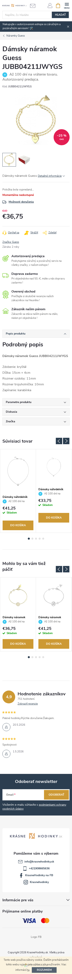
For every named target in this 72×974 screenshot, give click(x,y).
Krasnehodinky (39, 882)
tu (28, 970)
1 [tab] (29, 539)
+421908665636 (39, 868)
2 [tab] (32, 539)
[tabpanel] (18, 491)
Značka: (10, 242)
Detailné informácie (50, 176)
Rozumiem (44, 970)
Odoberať (56, 795)
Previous (59, 441)
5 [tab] (43, 539)
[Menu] (66, 5)
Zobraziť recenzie (28, 704)
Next (66, 441)
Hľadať (60, 15)
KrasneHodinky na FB (39, 875)
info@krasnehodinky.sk (39, 862)
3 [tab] (36, 539)
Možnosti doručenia (21, 202)
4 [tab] (40, 539)
